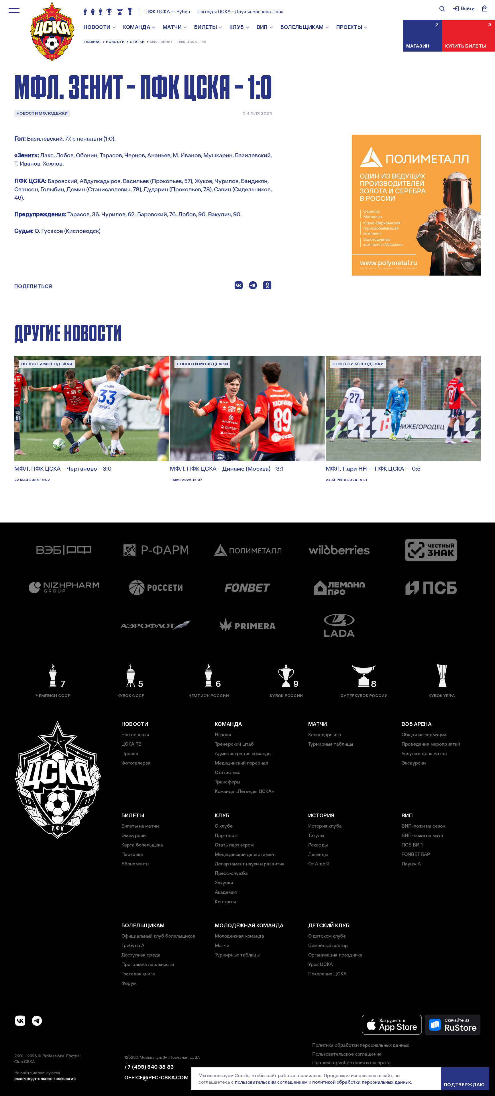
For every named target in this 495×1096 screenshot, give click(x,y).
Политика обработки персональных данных (360, 1045)
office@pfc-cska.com (156, 1078)
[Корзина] (484, 8)
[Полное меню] (14, 10)
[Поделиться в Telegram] (253, 286)
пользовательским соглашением (271, 1082)
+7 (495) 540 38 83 (149, 1067)
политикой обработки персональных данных (361, 1082)
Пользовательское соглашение (347, 1054)
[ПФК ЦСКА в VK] (20, 1021)
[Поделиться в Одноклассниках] (267, 286)
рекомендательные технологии (45, 1078)
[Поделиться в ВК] (238, 286)
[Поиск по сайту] (442, 8)
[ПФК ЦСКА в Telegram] (37, 1021)
